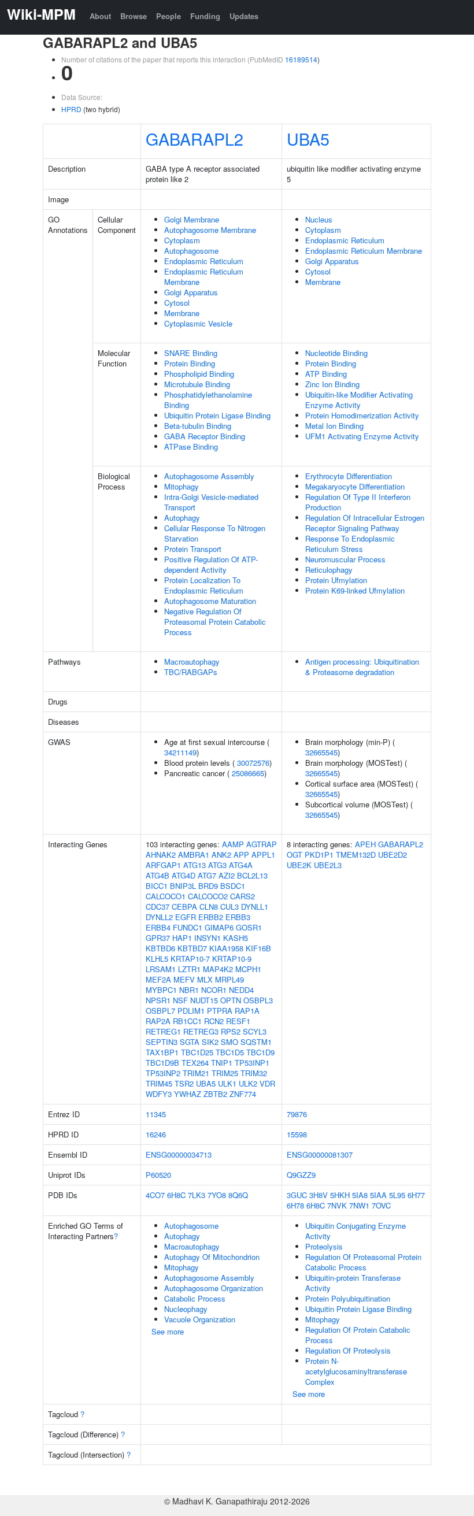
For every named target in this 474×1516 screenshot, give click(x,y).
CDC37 (157, 906)
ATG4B (157, 875)
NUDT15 (204, 1000)
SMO (229, 1041)
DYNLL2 (159, 916)
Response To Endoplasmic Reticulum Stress (350, 543)
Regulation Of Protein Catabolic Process (357, 1335)
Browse (133, 15)
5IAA (378, 1194)
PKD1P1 (319, 854)
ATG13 (194, 864)
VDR (267, 1083)
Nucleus (318, 219)
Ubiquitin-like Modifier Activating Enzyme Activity (359, 399)
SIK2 (210, 1041)
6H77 (416, 1194)
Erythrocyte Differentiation (348, 475)
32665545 (321, 752)
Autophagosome (191, 250)
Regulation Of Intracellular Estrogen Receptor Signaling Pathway (364, 522)
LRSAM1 (161, 968)
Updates (243, 15)
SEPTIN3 (161, 1041)
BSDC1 (232, 885)
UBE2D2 (392, 854)
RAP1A (247, 1010)
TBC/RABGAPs (190, 671)
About (100, 15)
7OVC (381, 1205)
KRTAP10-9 (231, 958)
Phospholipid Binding (199, 373)
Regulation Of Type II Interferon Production (357, 502)
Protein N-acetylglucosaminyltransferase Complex (356, 1371)
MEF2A (158, 979)
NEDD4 (241, 989)
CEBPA (184, 906)
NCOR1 (214, 989)
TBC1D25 (197, 1052)
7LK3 (196, 1194)
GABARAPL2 (194, 138)
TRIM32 (253, 1072)
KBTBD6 (160, 948)
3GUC (297, 1194)
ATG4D (183, 875)
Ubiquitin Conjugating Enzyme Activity (355, 1230)
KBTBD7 (192, 948)
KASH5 (235, 937)
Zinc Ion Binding (332, 384)
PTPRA (219, 1010)
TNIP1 (221, 1062)
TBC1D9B (162, 1062)
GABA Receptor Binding (204, 436)
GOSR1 (249, 927)
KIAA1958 (226, 948)
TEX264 (195, 1062)
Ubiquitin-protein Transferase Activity (353, 1282)
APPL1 (263, 854)
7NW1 (359, 1205)
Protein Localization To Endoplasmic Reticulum (203, 585)
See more (167, 1331)
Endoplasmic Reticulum (203, 260)
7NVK (337, 1205)
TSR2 (184, 1083)
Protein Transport (192, 548)
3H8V (318, 1194)
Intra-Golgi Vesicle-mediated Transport (211, 502)
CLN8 (208, 906)
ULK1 (227, 1083)
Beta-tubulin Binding (197, 425)
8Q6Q (238, 1194)
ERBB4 (158, 927)
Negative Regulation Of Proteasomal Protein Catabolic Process (215, 621)
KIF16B (258, 948)
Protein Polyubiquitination (347, 1298)
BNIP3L (183, 885)
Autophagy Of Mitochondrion (212, 1256)
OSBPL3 (258, 1000)
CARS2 (242, 896)
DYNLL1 (254, 906)
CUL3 (229, 906)
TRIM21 (196, 1072)
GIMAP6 (219, 927)
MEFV (184, 979)
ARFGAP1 (163, 864)
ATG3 (217, 864)
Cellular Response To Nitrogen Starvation (214, 533)
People (168, 15)
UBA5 (308, 138)
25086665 (248, 773)
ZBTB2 (215, 1093)
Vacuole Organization (199, 1319)
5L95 (397, 1194)
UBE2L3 (328, 864)
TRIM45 (159, 1083)
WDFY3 (159, 1093)
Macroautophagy (192, 661)
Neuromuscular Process (345, 559)
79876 (297, 1114)
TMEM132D (356, 854)
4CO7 (155, 1194)
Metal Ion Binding (334, 425)
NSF (180, 1000)
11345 (156, 1114)
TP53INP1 (252, 1062)
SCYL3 (254, 1031)
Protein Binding (189, 363)
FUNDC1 (187, 927)
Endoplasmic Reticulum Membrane (203, 276)
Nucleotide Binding (336, 352)
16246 (156, 1134)
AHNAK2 (161, 854)
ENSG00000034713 (179, 1154)
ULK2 (248, 1083)
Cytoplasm (182, 240)
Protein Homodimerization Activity (362, 415)
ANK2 (221, 854)
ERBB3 (237, 916)
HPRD (71, 109)
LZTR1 (189, 968)
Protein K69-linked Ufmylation (355, 590)
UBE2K (299, 864)
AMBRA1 (193, 854)
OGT (294, 854)
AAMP (233, 844)
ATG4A (241, 864)
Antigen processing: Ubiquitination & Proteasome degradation (362, 666)
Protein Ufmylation (336, 579)
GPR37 (158, 937)
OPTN (230, 1000)
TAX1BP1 (162, 1052)
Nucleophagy (186, 1308)
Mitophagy (181, 486)
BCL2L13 (252, 875)
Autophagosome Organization (213, 1288)
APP (241, 854)
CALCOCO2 (208, 896)
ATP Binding (326, 373)
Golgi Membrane (191, 219)
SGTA (189, 1041)
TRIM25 (225, 1072)
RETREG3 (201, 1031)
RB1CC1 (187, 1020)
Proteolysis (324, 1246)
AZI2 (227, 875)
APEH (365, 844)
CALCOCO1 (166, 896)
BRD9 (208, 885)
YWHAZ (187, 1093)
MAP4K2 (218, 968)
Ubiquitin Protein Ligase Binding (217, 415)
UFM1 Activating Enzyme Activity (362, 436)
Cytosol (177, 302)
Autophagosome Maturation (210, 600)
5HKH (340, 1194)
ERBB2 (210, 916)
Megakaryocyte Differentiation (355, 486)
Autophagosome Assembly (209, 475)
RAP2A (158, 1020)
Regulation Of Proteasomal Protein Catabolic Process (363, 1262)
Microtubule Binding (197, 384)
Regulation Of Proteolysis (348, 1350)
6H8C (176, 1194)
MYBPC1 (161, 989)
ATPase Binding (191, 446)
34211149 (180, 752)
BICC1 (157, 885)
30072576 (253, 762)
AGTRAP (261, 844)
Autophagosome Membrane (210, 229)
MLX (205, 979)
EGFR (185, 916)
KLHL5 (157, 958)
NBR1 (189, 989)
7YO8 (217, 1194)
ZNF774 (242, 1093)
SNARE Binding (190, 352)
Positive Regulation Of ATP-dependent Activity (211, 564)
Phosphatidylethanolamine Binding (208, 399)
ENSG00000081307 (320, 1154)
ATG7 (207, 875)
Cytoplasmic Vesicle (198, 323)
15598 (297, 1134)
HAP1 (182, 937)
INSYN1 (207, 937)
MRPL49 (229, 979)
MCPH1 (248, 968)
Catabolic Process (194, 1298)
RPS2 (230, 1031)
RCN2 (214, 1020)
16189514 (301, 59)
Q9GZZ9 (301, 1174)
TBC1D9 (260, 1052)
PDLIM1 (191, 1010)
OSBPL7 (160, 1010)
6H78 (295, 1205)
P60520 (158, 1174)
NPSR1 (158, 1000)
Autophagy (182, 517)
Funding (205, 15)
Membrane (181, 312)
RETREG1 (163, 1031)
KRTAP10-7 (190, 958)
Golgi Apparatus (191, 292)
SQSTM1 (256, 1041)
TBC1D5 (230, 1052)
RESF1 (238, 1020)
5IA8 (360, 1194)
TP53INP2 (163, 1072)
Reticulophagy (329, 569)
